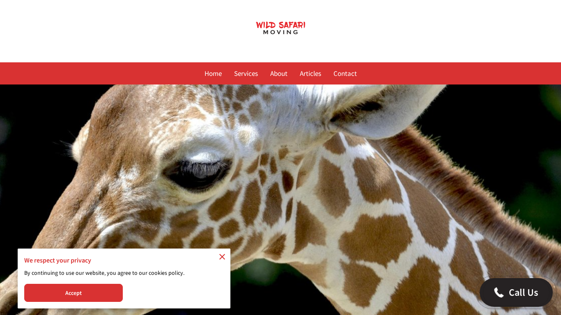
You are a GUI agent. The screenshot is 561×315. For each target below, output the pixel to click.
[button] (516, 292)
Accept (73, 293)
